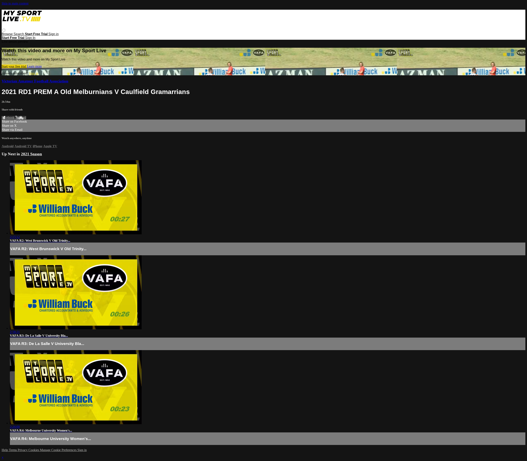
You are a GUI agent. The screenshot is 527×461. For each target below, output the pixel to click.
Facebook (8, 117)
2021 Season (31, 154)
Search (19, 34)
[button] (3, 30)
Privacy (23, 450)
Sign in (53, 34)
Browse (8, 34)
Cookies (34, 450)
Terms (13, 450)
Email (22, 117)
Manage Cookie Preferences (58, 450)
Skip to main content (15, 3)
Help (5, 450)
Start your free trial (14, 66)
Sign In (30, 37)
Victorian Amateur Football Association (35, 81)
